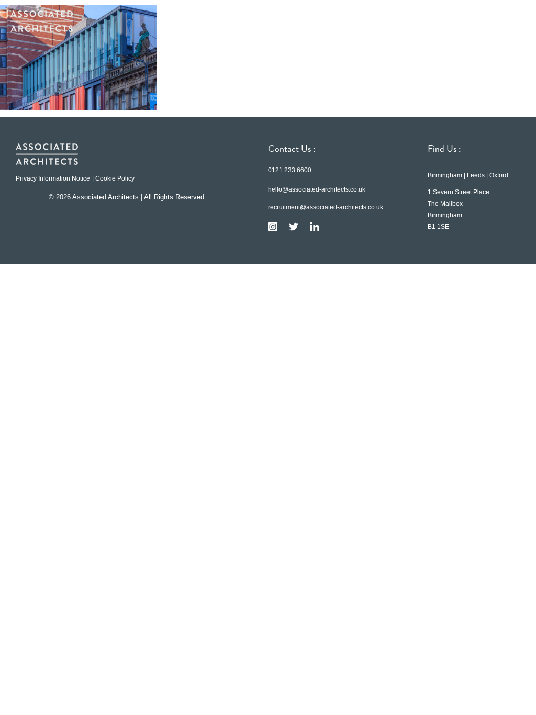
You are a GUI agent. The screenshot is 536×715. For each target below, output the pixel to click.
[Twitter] (293, 226)
